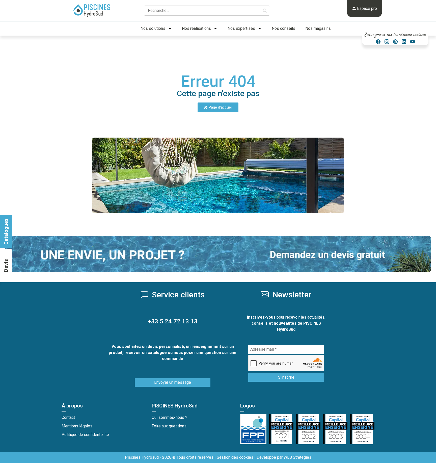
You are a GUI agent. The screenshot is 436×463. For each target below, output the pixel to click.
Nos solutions (153, 28)
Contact (68, 417)
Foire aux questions (169, 426)
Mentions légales (77, 426)
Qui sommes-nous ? (169, 417)
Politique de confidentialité (85, 434)
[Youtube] (412, 41)
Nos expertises (241, 28)
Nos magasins (318, 28)
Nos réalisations (196, 28)
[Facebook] (378, 41)
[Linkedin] (404, 41)
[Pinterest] (395, 41)
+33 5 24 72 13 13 (173, 321)
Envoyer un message (172, 382)
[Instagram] (387, 41)
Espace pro (366, 8)
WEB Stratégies (297, 457)
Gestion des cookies (235, 457)
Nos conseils (283, 28)
